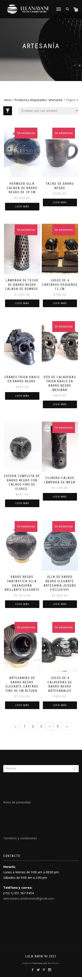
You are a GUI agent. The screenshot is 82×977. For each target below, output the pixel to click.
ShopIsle (27, 963)
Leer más (22, 206)
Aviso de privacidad (16, 802)
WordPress (53, 963)
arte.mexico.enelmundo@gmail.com (28, 898)
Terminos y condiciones (20, 838)
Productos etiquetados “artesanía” (38, 100)
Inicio (8, 100)
